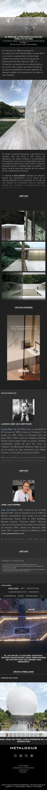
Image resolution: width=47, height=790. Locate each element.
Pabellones (13, 588)
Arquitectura (33, 588)
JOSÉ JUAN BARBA (11, 505)
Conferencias (10, 596)
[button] (3, 635)
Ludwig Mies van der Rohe (16, 424)
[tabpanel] (23, 636)
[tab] (13, 588)
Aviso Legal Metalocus (37, 785)
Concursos (34, 592)
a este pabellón (19, 176)
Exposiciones (32, 596)
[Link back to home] (23, 749)
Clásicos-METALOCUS (17, 592)
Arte (23, 588)
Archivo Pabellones (23, 672)
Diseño (21, 596)
